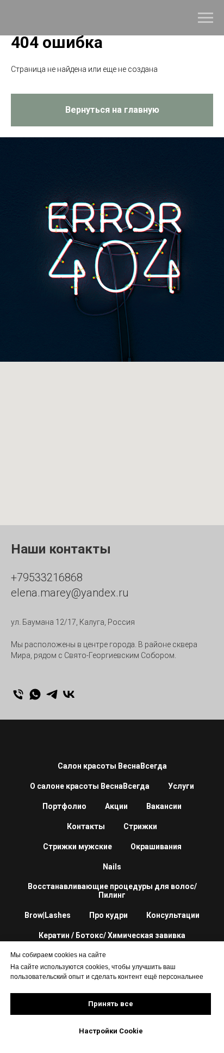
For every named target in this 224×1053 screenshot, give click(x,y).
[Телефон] (18, 694)
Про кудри (108, 915)
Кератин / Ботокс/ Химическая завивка (112, 935)
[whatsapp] (35, 694)
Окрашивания (156, 846)
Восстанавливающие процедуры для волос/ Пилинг (112, 890)
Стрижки (140, 826)
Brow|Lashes (47, 915)
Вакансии (164, 806)
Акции (116, 806)
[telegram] (52, 694)
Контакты (86, 826)
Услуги (181, 786)
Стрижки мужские (77, 846)
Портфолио (64, 806)
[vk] (69, 694)
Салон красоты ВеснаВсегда (112, 766)
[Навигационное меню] (205, 18)
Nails (112, 866)
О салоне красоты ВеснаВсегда (90, 786)
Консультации (173, 915)
